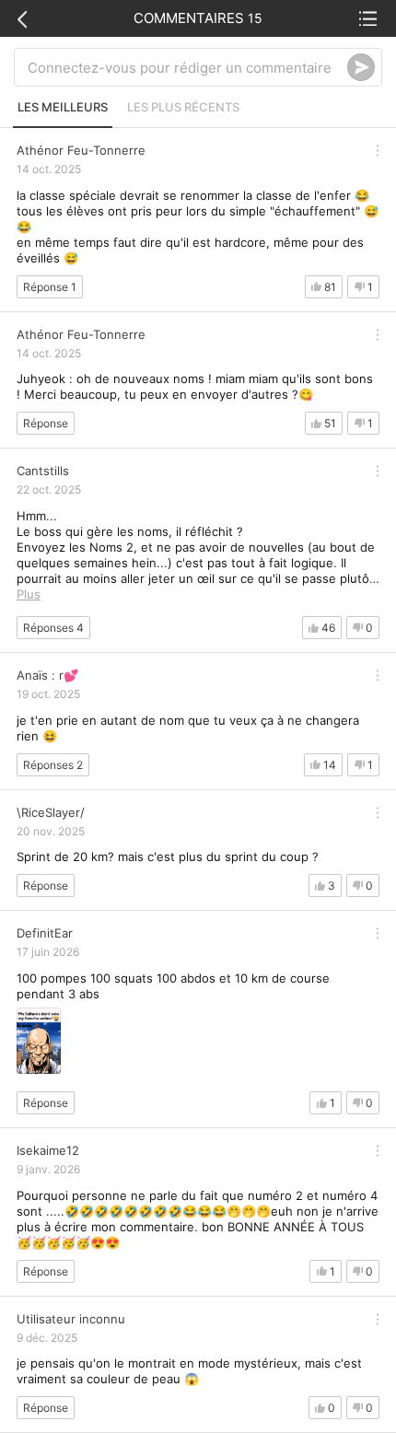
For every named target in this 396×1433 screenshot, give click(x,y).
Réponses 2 (53, 765)
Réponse (45, 423)
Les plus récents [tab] (183, 106)
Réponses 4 (53, 628)
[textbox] (187, 67)
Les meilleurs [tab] (62, 106)
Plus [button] (29, 594)
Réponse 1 (49, 287)
